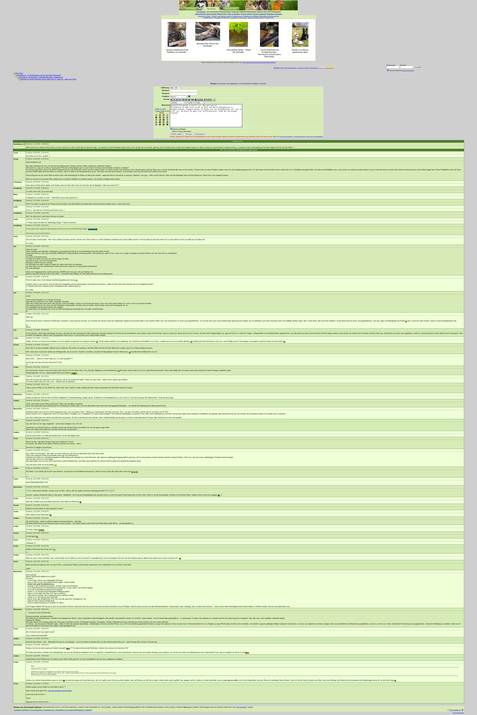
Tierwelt (214, 16)
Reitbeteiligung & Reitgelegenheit (269, 16)
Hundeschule (242, 17)
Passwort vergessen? (408, 70)
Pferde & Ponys (29, 710)
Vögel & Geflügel (246, 14)
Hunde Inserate (200, 14)
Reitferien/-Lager (237, 16)
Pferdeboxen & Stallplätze (250, 16)
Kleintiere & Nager (42, 710)
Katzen (21, 710)
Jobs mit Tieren (269, 17)
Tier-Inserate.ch (455, 710)
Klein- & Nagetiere (234, 14)
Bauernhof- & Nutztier (204, 16)
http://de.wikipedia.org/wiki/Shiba (60, 691)
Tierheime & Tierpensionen (222, 17)
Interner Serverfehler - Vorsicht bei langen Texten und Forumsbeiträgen (301, 136)
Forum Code (159, 111)
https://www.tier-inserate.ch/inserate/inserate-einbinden (259, 62)
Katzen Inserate (211, 14)
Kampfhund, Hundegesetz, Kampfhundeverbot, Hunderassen (41, 77)
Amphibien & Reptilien (274, 14)
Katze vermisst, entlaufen (224, 16)
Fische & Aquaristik (259, 14)
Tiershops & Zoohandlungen (256, 17)
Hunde (16, 710)
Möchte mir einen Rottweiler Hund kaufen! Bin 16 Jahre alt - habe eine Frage (48, 79)
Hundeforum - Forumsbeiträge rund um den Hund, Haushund (39, 75)
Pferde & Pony (222, 14)
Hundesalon (234, 17)
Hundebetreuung (208, 17)
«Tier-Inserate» (201, 12)
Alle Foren (19, 73)
